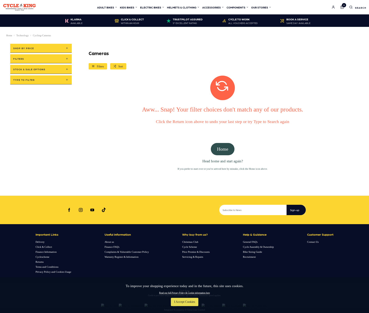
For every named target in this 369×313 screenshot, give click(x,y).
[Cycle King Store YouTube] (92, 210)
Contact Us (313, 241)
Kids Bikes (127, 7)
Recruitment (249, 256)
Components (236, 7)
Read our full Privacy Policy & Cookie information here (184, 293)
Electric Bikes (150, 7)
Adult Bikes (105, 7)
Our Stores (259, 7)
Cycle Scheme (189, 246)
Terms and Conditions (47, 266)
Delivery (40, 241)
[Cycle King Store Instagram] (80, 210)
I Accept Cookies (184, 301)
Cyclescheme (42, 256)
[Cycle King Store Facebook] (69, 210)
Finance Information (46, 251)
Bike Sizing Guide (252, 251)
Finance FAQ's (112, 246)
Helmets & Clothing (181, 7)
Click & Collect (44, 246)
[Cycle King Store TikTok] (104, 210)
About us (109, 241)
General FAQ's (250, 241)
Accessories (211, 7)
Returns (40, 261)
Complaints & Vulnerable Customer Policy (127, 251)
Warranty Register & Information (122, 256)
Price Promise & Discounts (196, 251)
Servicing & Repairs (192, 256)
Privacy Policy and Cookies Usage (53, 271)
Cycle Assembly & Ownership (258, 246)
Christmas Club (190, 241)
